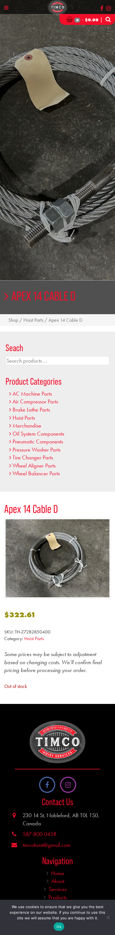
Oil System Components (38, 433)
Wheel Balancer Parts (36, 473)
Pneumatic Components (38, 441)
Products (58, 897)
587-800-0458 (39, 834)
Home (57, 873)
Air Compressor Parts (35, 401)
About (57, 881)
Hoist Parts (33, 320)
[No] (108, 917)
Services (58, 889)
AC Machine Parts (32, 393)
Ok (58, 926)
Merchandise (27, 425)
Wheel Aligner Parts (34, 465)
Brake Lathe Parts (31, 409)
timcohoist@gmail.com (47, 845)
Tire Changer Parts (33, 457)
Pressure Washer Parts (37, 449)
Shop (13, 320)
